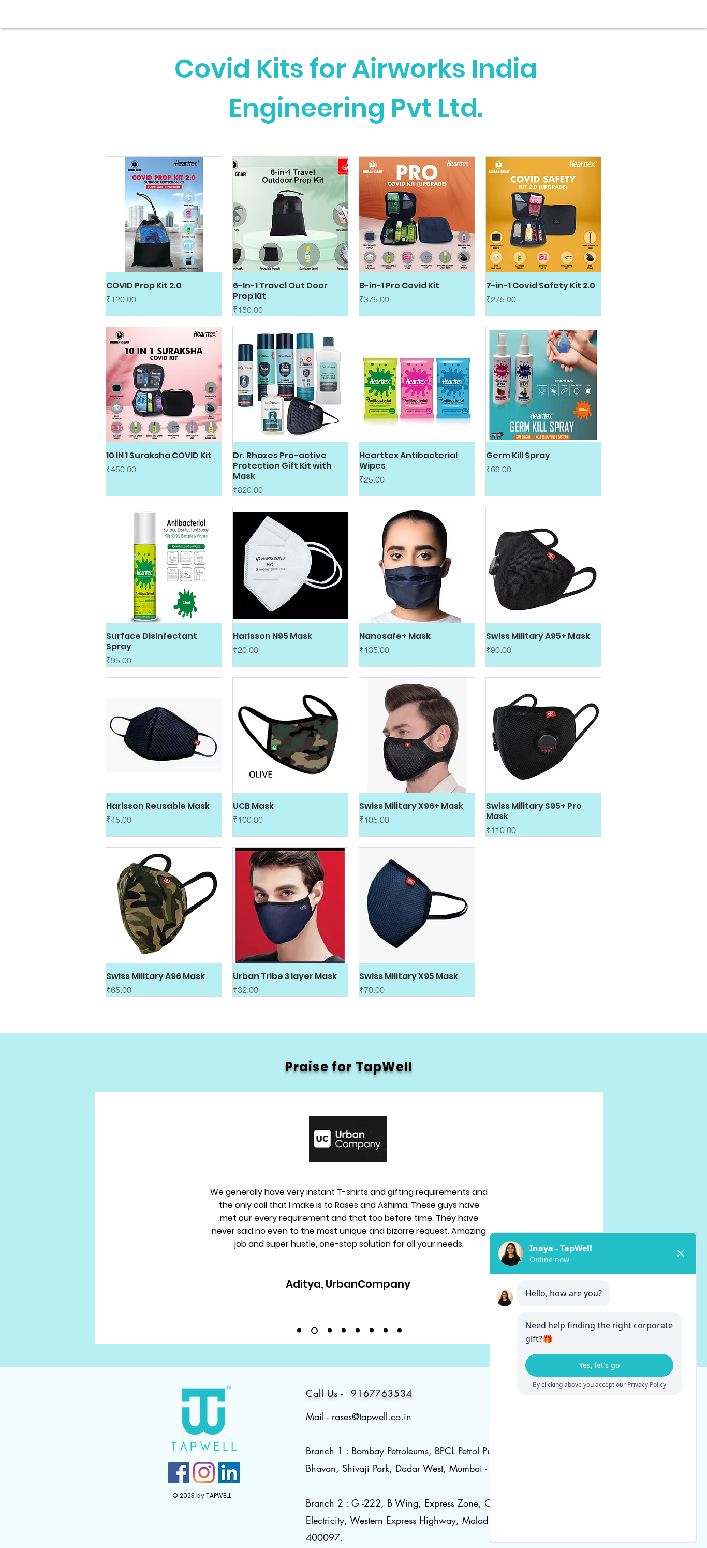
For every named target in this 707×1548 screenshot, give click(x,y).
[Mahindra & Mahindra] (299, 1330)
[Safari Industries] (344, 1330)
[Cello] (330, 1330)
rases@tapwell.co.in (371, 1416)
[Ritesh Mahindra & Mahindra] (358, 1330)
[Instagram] (204, 1472)
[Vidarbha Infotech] (386, 1330)
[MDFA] (399, 1330)
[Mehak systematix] (372, 1330)
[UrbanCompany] (314, 1330)
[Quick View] (164, 214)
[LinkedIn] (229, 1472)
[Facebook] (178, 1472)
